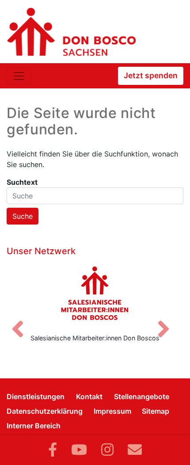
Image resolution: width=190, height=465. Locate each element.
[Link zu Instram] (107, 449)
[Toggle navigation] (19, 76)
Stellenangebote (141, 396)
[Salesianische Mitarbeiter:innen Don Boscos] (95, 293)
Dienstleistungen (36, 396)
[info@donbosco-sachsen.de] (135, 449)
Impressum (112, 411)
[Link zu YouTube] (79, 449)
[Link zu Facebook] (52, 449)
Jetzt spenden (151, 75)
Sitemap (155, 411)
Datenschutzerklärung (45, 411)
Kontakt (89, 396)
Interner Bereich (34, 425)
